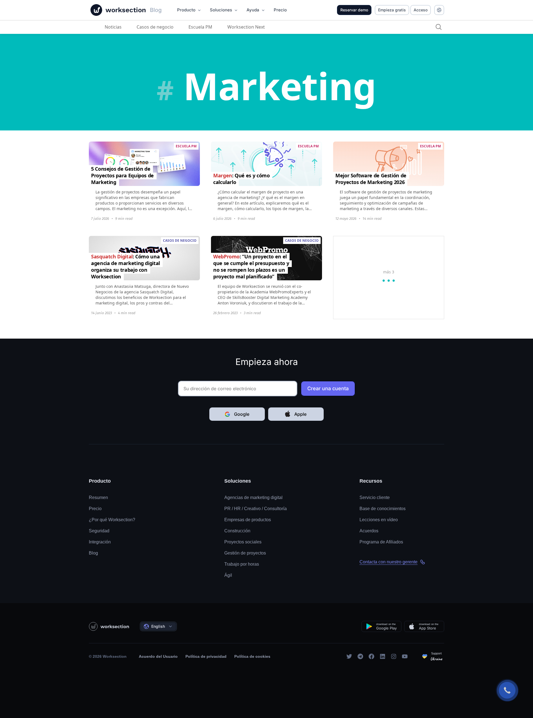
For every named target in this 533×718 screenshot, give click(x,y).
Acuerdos (368, 530)
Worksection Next (246, 27)
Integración (100, 542)
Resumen (98, 497)
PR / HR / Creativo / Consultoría (255, 508)
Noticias (113, 27)
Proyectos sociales (243, 542)
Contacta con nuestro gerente (388, 562)
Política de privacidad (206, 656)
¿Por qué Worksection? (112, 519)
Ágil (228, 575)
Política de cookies (252, 656)
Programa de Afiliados (381, 542)
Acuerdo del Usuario (158, 656)
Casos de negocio (155, 27)
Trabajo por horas (241, 564)
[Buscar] (438, 26)
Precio (95, 508)
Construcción (237, 530)
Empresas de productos (247, 519)
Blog (93, 553)
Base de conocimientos (382, 508)
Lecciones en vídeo (378, 519)
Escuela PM (200, 27)
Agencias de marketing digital (253, 497)
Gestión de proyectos (245, 553)
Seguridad (99, 530)
